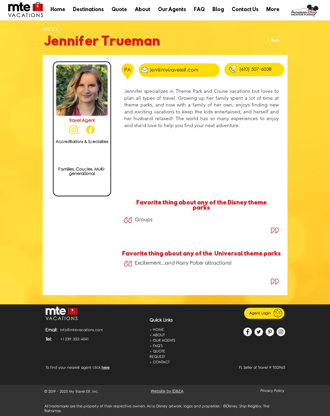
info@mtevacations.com (81, 330)
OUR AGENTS (164, 341)
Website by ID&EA (167, 391)
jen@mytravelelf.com (174, 70)
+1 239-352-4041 (74, 339)
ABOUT (159, 335)
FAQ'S (158, 346)
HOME (158, 330)
